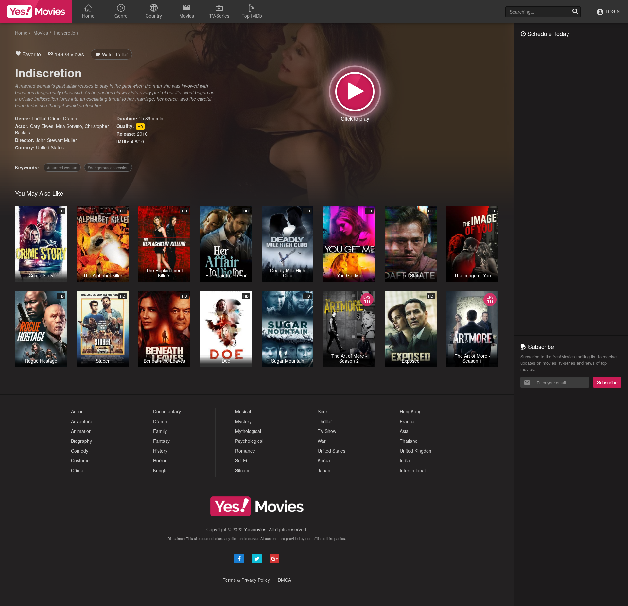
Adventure (81, 421)
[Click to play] (355, 91)
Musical (243, 411)
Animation (81, 431)
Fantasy (161, 441)
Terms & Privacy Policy (246, 580)
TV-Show (327, 431)
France (407, 421)
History (160, 450)
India (405, 460)
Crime (54, 118)
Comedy (79, 450)
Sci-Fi (241, 460)
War (322, 441)
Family (160, 431)
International (413, 470)
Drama (70, 118)
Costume (80, 460)
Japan (324, 470)
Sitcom (242, 470)
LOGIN (612, 11)
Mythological (248, 431)
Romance (245, 450)
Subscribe (607, 382)
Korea (324, 460)
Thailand (409, 441)
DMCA (284, 580)
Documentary (167, 411)
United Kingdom (416, 450)
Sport (323, 411)
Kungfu (160, 470)
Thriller (38, 118)
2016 (142, 133)
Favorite (31, 54)
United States (50, 147)
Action (77, 411)
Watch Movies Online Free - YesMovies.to (36, 11)
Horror (159, 460)
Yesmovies (255, 529)
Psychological (249, 441)
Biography (81, 441)
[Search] (575, 11)
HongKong (411, 411)
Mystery (243, 421)
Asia (404, 431)
